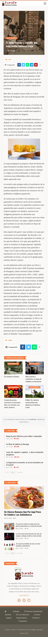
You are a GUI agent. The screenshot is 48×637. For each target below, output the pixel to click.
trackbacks (33, 419)
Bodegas (16, 611)
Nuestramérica (12, 38)
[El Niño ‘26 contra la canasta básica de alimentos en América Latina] (34, 391)
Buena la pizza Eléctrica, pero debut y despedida (24, 436)
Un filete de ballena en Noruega (17, 444)
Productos (36, 618)
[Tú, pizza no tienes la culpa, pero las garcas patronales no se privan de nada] (9, 526)
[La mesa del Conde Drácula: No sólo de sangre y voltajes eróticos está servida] (9, 536)
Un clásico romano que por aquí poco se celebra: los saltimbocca (22, 513)
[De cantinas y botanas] (13, 368)
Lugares (9, 618)
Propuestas (23, 621)
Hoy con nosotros (22, 615)
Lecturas (37, 615)
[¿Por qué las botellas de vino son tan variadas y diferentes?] (9, 546)
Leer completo (24, 595)
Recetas (23, 488)
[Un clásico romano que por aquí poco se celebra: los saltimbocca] (24, 497)
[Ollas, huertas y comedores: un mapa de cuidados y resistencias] (34, 368)
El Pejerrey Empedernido (33, 611)
